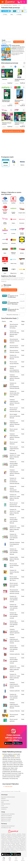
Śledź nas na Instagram (6, 817)
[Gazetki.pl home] (10, 1)
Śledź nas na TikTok (5, 820)
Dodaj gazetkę (4, 807)
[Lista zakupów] (21, 2)
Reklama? (3, 798)
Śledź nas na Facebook (6, 815)
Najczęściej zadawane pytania (8, 797)
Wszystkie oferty (7, 5)
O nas (2, 805)
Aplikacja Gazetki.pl (5, 803)
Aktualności (4, 809)
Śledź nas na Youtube (6, 819)
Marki (2, 802)
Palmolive (15, 5)
